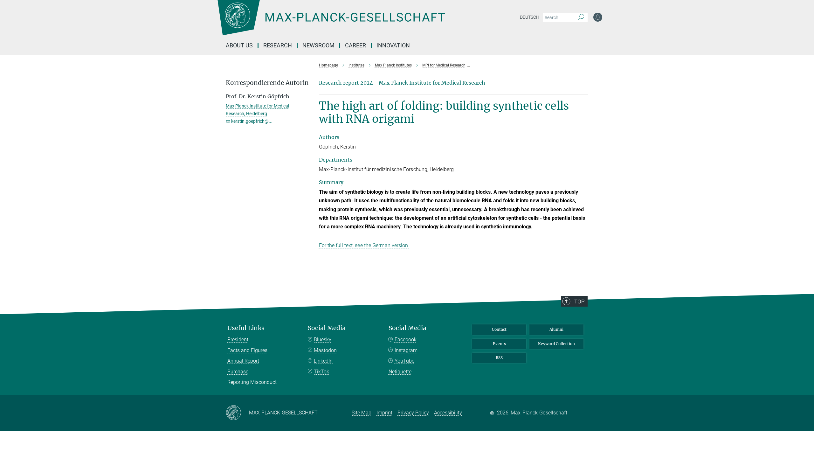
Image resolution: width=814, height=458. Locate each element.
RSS (499, 357)
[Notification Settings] (597, 17)
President (237, 340)
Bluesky (322, 340)
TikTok (321, 372)
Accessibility (448, 413)
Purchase (237, 372)
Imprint (384, 413)
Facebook (406, 340)
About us (239, 45)
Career (355, 45)
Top (579, 301)
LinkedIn (323, 361)
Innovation (393, 45)
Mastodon (325, 350)
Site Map (361, 413)
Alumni (556, 329)
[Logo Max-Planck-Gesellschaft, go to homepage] (331, 22)
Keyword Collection (556, 343)
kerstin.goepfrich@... (251, 121)
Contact (499, 329)
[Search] (581, 17)
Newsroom (318, 45)
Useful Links (246, 328)
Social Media (327, 328)
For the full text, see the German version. (364, 245)
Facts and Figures (247, 350)
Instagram (406, 350)
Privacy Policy (413, 413)
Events (499, 343)
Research (277, 45)
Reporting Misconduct (252, 382)
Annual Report (243, 361)
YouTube (404, 361)
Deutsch (529, 17)
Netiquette (400, 372)
